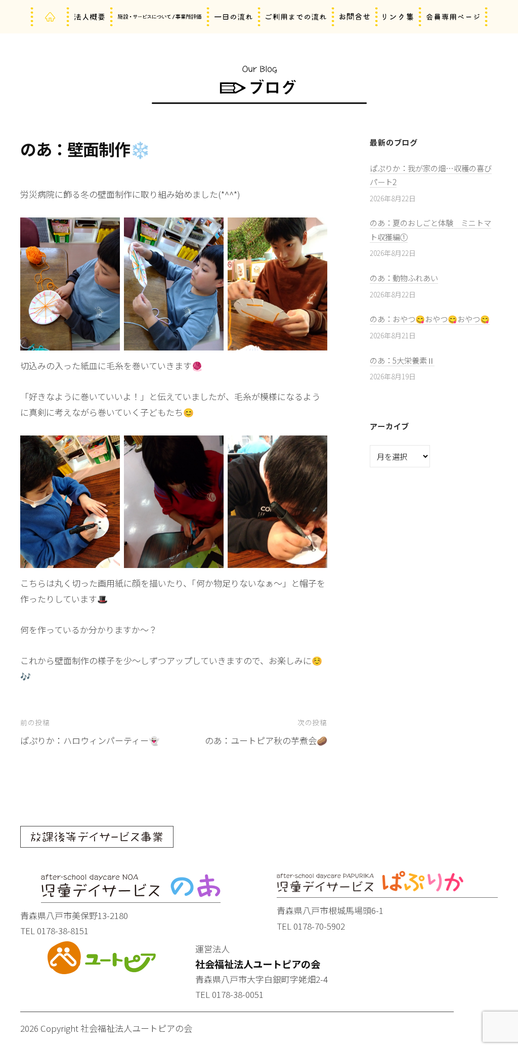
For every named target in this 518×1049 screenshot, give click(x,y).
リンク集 (398, 17)
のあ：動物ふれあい (404, 277)
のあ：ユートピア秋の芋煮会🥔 (266, 740)
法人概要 (89, 17)
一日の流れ (233, 17)
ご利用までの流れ (296, 17)
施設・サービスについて (159, 17)
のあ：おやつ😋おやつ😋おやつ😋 (430, 318)
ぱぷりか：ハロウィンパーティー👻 (89, 740)
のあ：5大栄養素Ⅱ (402, 360)
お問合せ (354, 17)
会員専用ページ (453, 17)
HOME (49, 17)
